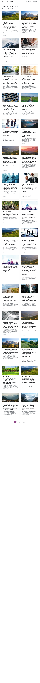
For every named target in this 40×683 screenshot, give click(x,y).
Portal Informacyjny (7, 1)
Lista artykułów (28, 1)
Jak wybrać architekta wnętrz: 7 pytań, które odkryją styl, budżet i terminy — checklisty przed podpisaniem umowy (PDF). (29, 407)
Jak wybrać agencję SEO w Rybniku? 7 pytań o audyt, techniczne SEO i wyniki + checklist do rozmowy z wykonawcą (28, 106)
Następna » (23, 422)
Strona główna (35, 1)
